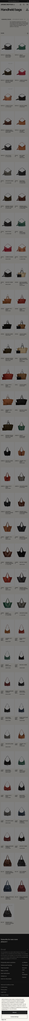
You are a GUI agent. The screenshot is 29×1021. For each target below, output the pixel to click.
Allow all (14, 1012)
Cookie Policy (5, 1009)
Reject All (4, 1019)
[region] (14, 1009)
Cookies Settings (14, 1016)
